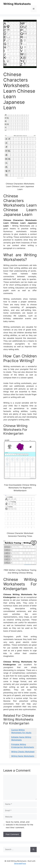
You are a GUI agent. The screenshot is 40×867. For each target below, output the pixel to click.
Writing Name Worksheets (22, 756)
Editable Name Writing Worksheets (21, 738)
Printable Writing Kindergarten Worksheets (22, 745)
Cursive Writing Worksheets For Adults (21, 731)
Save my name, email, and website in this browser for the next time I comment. (19, 825)
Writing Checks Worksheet (22, 752)
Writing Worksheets (17, 3)
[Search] (33, 849)
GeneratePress (20, 863)
